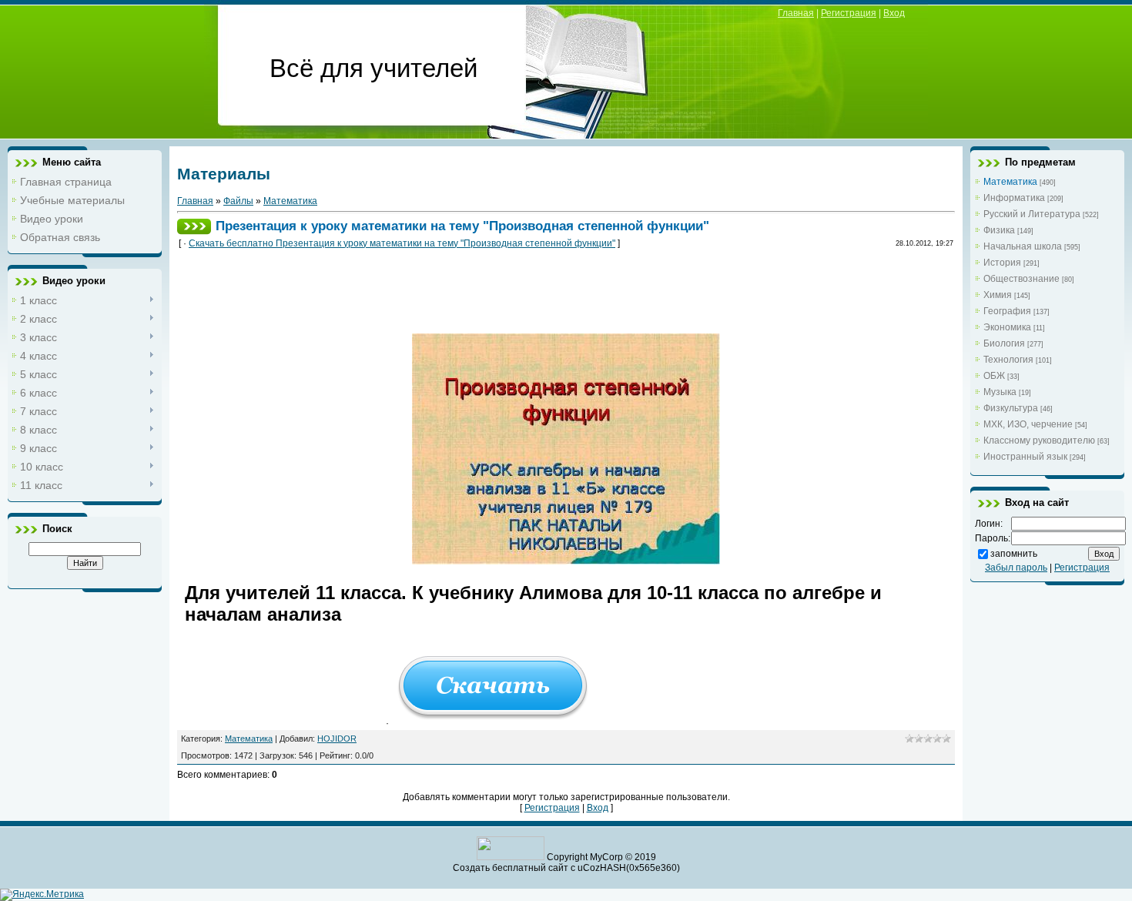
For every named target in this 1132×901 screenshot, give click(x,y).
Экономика (1007, 327)
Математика (290, 201)
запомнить (1013, 553)
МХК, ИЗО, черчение (1028, 424)
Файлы (238, 201)
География (1007, 311)
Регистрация (848, 13)
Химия (997, 295)
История (1002, 262)
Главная (796, 13)
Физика (999, 230)
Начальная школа (1022, 246)
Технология (1008, 359)
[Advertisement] (465, 295)
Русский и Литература (1031, 214)
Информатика (1014, 198)
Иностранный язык (1025, 456)
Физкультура (1010, 408)
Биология (1004, 343)
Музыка (999, 392)
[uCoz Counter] (510, 857)
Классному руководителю (1039, 440)
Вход (894, 13)
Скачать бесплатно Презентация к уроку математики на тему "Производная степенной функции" (402, 243)
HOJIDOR (337, 738)
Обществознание (1021, 278)
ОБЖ (994, 375)
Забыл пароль (1016, 567)
